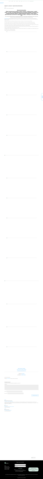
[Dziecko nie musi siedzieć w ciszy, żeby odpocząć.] (38, 429)
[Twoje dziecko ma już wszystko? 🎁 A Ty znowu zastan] (13, 435)
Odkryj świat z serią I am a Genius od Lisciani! (9, 406)
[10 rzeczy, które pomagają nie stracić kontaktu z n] (30, 436)
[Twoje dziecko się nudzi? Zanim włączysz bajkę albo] (21, 432)
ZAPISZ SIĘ (20, 468)
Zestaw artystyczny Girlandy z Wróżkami (21, 369)
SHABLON (25, 477)
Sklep (5, 465)
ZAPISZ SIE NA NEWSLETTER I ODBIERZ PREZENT (33, 469)
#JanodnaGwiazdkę (6, 18)
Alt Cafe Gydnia (8, 378)
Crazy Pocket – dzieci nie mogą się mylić (9, 401)
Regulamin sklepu (7, 466)
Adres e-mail (6, 393)
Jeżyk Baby (23, 373)
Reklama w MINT (7, 469)
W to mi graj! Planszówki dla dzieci (8, 410)
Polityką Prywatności (21, 471)
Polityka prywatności (7, 467)
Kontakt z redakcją (7, 468)
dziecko (5, 399)
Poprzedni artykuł (2, 2)
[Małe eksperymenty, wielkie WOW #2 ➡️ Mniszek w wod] (4, 427)
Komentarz (6, 384)
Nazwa (5, 391)
